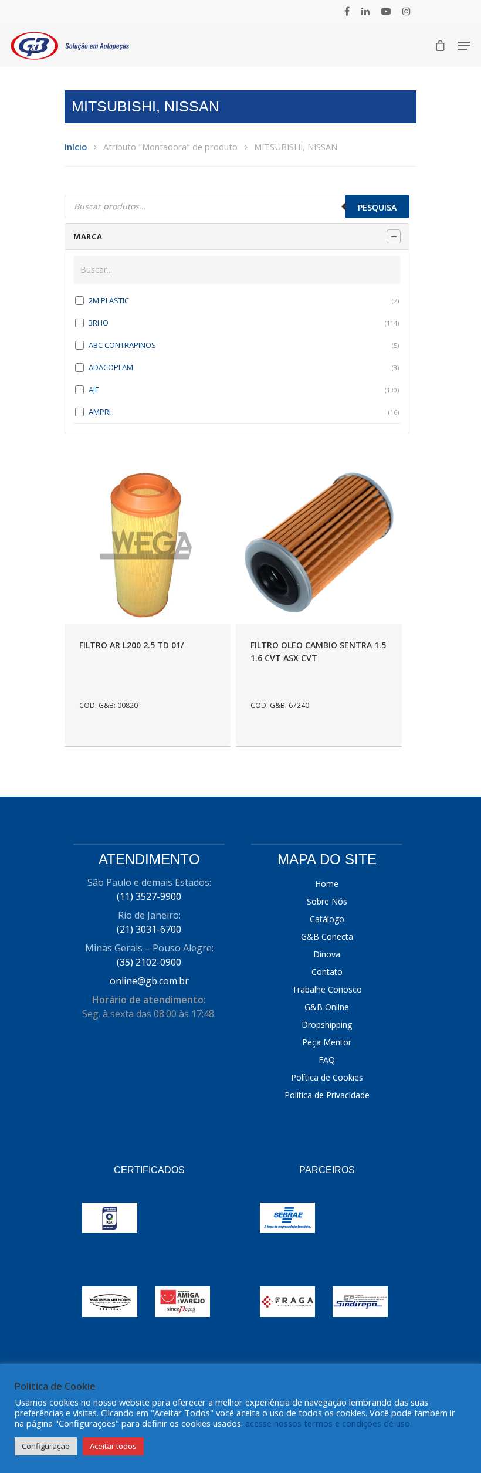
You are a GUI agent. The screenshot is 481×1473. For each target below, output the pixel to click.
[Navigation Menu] (464, 46)
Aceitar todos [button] (113, 1446)
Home (326, 883)
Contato (327, 971)
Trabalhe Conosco (327, 989)
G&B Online (326, 1007)
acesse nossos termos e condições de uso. (328, 1423)
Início (76, 147)
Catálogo (327, 919)
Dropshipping (327, 1024)
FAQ (327, 1059)
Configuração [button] (46, 1446)
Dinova (326, 954)
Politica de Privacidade (327, 1094)
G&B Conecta (327, 936)
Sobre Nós (327, 901)
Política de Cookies (327, 1077)
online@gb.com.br (149, 980)
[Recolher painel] (394, 236)
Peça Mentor (326, 1042)
